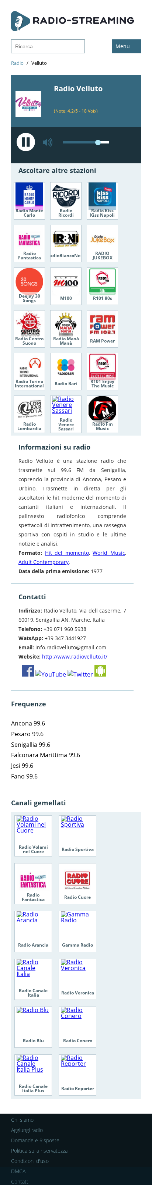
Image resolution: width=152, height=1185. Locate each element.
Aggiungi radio (27, 1130)
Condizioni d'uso (30, 1160)
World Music (109, 552)
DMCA (18, 1171)
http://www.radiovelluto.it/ (74, 656)
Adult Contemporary (43, 561)
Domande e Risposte (35, 1140)
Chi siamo (22, 1119)
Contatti (20, 1181)
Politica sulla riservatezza (39, 1150)
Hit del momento (67, 552)
